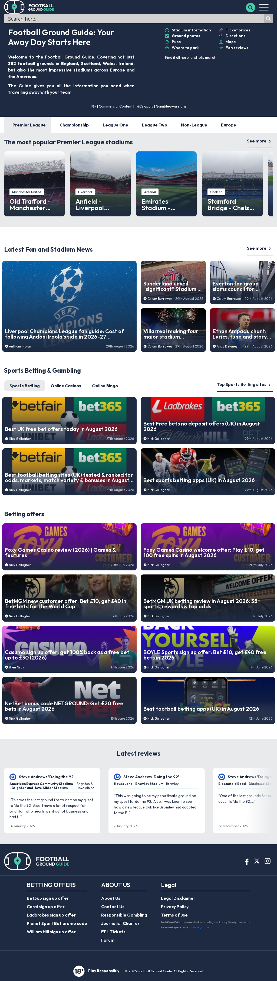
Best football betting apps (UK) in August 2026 (201, 709)
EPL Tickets (113, 931)
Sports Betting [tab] (24, 385)
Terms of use (174, 915)
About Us (110, 898)
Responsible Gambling (124, 915)
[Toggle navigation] (264, 7)
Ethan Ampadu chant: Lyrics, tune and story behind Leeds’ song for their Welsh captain (241, 334)
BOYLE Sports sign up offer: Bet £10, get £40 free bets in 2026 (204, 654)
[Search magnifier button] (268, 18)
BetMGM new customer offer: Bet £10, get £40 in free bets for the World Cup (65, 603)
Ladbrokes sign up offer (51, 915)
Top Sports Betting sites (241, 384)
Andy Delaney (227, 346)
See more (256, 141)
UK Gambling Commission (201, 927)
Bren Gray (16, 667)
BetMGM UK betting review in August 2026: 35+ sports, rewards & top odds (201, 603)
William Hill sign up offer (51, 931)
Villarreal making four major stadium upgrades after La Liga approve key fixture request (172, 334)
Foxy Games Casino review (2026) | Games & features (60, 552)
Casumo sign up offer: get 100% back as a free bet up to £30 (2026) (67, 654)
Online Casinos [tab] (66, 385)
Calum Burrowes (159, 299)
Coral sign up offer (46, 906)
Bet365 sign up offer (48, 898)
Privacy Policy (175, 906)
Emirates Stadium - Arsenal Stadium (166, 204)
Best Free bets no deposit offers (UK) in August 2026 (201, 426)
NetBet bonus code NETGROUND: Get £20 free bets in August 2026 (64, 706)
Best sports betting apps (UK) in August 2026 (199, 480)
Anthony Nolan (20, 346)
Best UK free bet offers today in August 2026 (61, 429)
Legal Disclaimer (178, 898)
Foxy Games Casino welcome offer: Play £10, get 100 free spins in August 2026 (204, 552)
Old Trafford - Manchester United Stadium (32, 204)
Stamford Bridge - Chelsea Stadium (232, 204)
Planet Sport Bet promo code (57, 923)
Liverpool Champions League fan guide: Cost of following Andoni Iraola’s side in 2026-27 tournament (64, 334)
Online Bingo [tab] (105, 385)
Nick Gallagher (20, 439)
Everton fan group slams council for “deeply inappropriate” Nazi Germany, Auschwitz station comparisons (242, 286)
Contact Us (112, 906)
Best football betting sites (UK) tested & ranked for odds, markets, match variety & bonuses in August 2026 (69, 477)
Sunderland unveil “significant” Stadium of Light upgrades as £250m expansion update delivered (173, 286)
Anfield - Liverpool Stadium (89, 204)
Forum (107, 940)
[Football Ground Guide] (29, 7)
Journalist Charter (120, 923)
